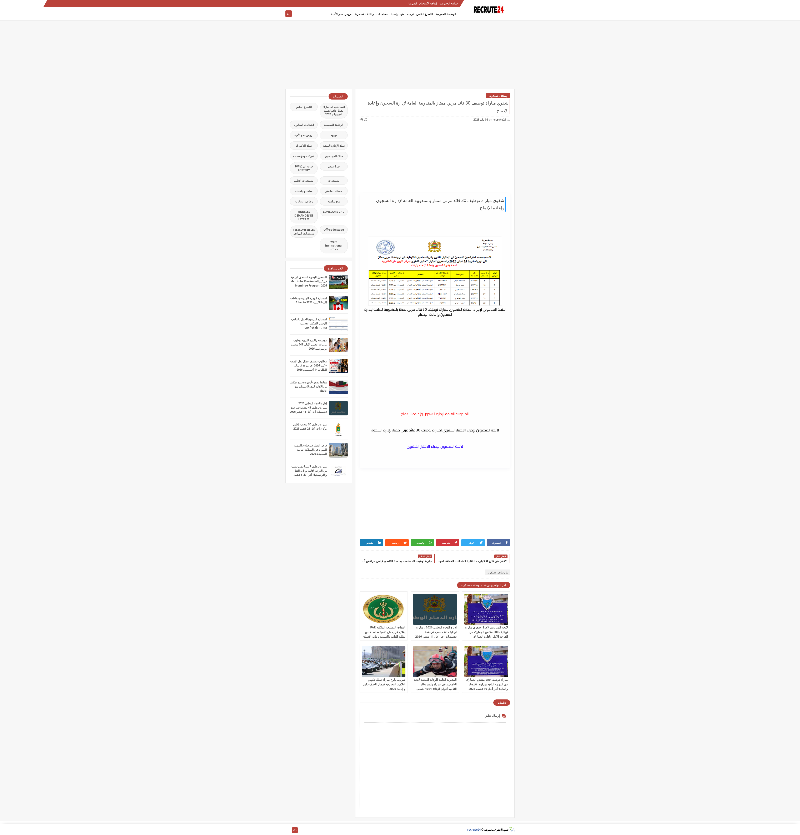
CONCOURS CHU (334, 212)
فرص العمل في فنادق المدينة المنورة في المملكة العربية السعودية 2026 (310, 450)
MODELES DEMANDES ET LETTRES (303, 215)
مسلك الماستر (334, 191)
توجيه (410, 14)
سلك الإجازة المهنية (334, 145)
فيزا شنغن (334, 166)
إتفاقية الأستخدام (428, 3)
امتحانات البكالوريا (304, 125)
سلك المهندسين (334, 156)
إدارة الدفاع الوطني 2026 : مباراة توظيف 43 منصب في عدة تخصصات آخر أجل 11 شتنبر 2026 (436, 631)
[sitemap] (295, 830)
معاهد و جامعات (303, 191)
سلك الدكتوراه (304, 145)
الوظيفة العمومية (445, 14)
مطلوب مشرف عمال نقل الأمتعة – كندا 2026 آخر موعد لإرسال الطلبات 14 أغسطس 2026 (308, 365)
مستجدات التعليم (303, 180)
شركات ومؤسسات (303, 156)
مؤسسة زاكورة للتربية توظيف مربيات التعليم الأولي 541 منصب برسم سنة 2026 (309, 344)
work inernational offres (333, 245)
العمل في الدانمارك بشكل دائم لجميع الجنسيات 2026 (334, 110)
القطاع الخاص (424, 14)
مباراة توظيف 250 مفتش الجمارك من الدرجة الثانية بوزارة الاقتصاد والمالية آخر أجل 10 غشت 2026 (487, 684)
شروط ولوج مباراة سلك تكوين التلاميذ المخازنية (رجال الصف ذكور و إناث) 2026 (384, 684)
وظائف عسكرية (364, 14)
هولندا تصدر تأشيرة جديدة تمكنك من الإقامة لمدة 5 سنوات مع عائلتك (308, 386)
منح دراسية (398, 14)
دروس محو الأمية (341, 14)
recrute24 (474, 829)
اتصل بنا (413, 3)
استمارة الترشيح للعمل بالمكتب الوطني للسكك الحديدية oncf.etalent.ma (309, 323)
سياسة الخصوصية (448, 3)
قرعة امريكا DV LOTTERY (304, 168)
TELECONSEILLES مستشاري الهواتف (304, 231)
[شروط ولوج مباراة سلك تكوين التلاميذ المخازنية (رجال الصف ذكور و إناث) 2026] (383, 661)
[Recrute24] (288, 3)
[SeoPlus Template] (512, 829)
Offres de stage (334, 230)
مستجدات (382, 14)
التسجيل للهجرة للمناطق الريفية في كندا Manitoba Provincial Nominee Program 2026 (308, 281)
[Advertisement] (400, 56)
